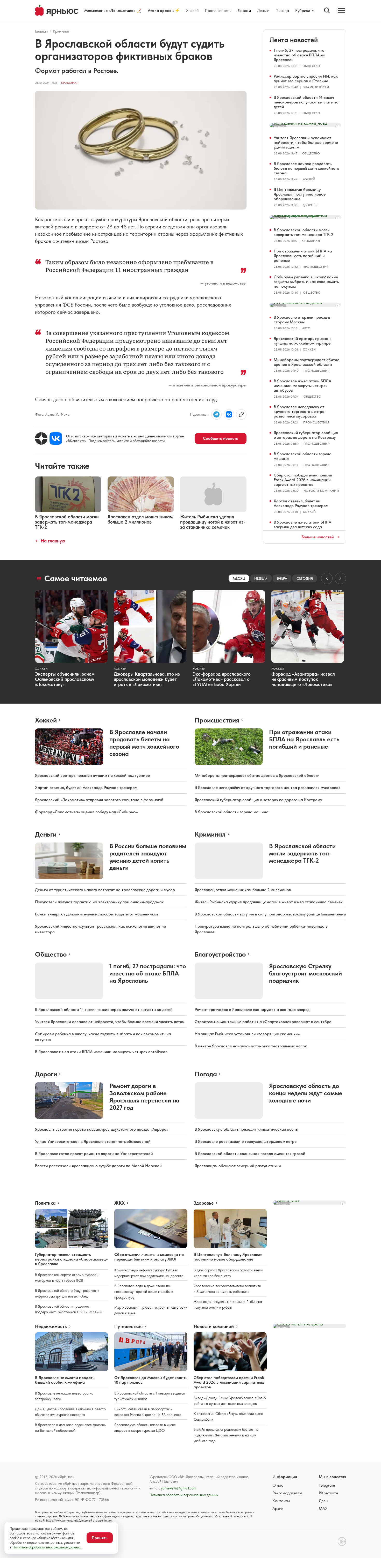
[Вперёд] (340, 578)
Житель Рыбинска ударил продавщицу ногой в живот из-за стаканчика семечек (269, 901)
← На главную (50, 540)
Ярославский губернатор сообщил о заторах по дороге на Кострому (306, 435)
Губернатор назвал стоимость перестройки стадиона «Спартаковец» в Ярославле (71, 1259)
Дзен (323, 1500)
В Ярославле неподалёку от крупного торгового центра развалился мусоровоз (299, 411)
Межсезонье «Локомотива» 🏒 (113, 10)
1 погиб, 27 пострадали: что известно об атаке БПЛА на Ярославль (299, 55)
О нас (277, 1485)
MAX (323, 1508)
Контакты (281, 1500)
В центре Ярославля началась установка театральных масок (251, 1045)
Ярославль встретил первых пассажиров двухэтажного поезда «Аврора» (101, 1129)
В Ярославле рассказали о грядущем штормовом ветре (246, 1141)
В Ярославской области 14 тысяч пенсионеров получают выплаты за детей (306, 102)
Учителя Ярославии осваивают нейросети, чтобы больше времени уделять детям (306, 142)
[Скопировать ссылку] (241, 414)
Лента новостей (294, 40)
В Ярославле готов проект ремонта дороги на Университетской (94, 1153)
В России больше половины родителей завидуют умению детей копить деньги (147, 856)
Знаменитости (316, 87)
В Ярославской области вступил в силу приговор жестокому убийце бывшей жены (270, 914)
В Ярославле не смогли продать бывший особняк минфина (65, 1380)
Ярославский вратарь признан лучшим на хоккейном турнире (302, 341)
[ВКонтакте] (56, 438)
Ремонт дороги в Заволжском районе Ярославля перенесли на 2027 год (144, 1096)
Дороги (244, 10)
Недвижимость (51, 1326)
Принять (100, 1537)
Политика (45, 1203)
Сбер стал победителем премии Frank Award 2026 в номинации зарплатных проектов (303, 480)
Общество (311, 66)
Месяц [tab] (239, 578)
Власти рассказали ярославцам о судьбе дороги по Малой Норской (98, 1165)
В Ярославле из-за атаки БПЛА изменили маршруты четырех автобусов (302, 385)
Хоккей (192, 10)
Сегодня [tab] (305, 578)
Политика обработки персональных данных (184, 1495)
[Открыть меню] (341, 10)
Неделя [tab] (260, 578)
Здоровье (310, 205)
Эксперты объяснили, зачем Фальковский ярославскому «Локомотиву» (65, 679)
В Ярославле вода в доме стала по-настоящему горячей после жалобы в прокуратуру (143, 1291)
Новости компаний (321, 491)
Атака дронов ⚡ (164, 10)
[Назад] (327, 578)
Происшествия (218, 10)
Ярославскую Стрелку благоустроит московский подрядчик (305, 973)
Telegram (327, 1485)
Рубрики (302, 10)
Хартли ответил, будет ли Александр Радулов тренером (301, 503)
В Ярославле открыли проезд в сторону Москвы (302, 319)
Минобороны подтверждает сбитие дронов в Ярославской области (306, 362)
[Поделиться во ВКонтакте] (229, 414)
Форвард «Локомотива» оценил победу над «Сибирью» (86, 811)
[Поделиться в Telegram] (216, 414)
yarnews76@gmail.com (178, 1488)
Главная (41, 31)
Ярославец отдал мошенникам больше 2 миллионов (243, 889)
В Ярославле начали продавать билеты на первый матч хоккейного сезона (306, 168)
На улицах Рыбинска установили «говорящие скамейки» (247, 1033)
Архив (277, 1508)
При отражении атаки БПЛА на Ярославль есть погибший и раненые (303, 256)
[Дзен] (41, 438)
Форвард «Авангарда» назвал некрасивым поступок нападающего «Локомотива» (303, 679)
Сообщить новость (220, 438)
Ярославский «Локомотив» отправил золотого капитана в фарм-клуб (99, 799)
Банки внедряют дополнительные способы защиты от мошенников (96, 914)
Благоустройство (220, 954)
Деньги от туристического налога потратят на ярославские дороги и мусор (105, 889)
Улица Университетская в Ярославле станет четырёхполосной (93, 1141)
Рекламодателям (287, 1492)
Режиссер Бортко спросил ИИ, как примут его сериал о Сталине (306, 78)
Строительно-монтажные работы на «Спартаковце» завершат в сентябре (263, 1021)
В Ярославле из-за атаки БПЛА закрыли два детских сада (302, 524)
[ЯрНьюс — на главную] (56, 10)
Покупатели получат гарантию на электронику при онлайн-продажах (99, 901)
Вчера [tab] (282, 578)
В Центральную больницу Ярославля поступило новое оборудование (300, 194)
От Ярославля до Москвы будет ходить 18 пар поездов (150, 1380)
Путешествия (128, 1326)
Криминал (61, 31)
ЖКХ (119, 1203)
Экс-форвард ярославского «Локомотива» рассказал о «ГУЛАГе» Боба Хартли (222, 679)
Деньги (263, 10)
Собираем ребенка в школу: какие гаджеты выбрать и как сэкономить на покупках (306, 281)
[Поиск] (327, 10)
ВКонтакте (328, 1492)
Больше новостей (317, 537)
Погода (282, 10)
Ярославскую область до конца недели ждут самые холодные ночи (305, 1093)
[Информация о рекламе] (337, 126)
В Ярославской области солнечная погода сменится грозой (250, 1153)
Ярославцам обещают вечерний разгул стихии (238, 1165)
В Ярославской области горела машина (302, 456)
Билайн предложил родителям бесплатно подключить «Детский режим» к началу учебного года (226, 1435)
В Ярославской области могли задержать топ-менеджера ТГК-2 (303, 232)
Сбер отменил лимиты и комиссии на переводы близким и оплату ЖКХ (149, 1257)
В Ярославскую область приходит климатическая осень (246, 1129)
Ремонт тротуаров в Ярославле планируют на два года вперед (252, 1009)
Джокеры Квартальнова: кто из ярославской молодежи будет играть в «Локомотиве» (147, 679)
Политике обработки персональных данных (46, 1547)
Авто (306, 328)
